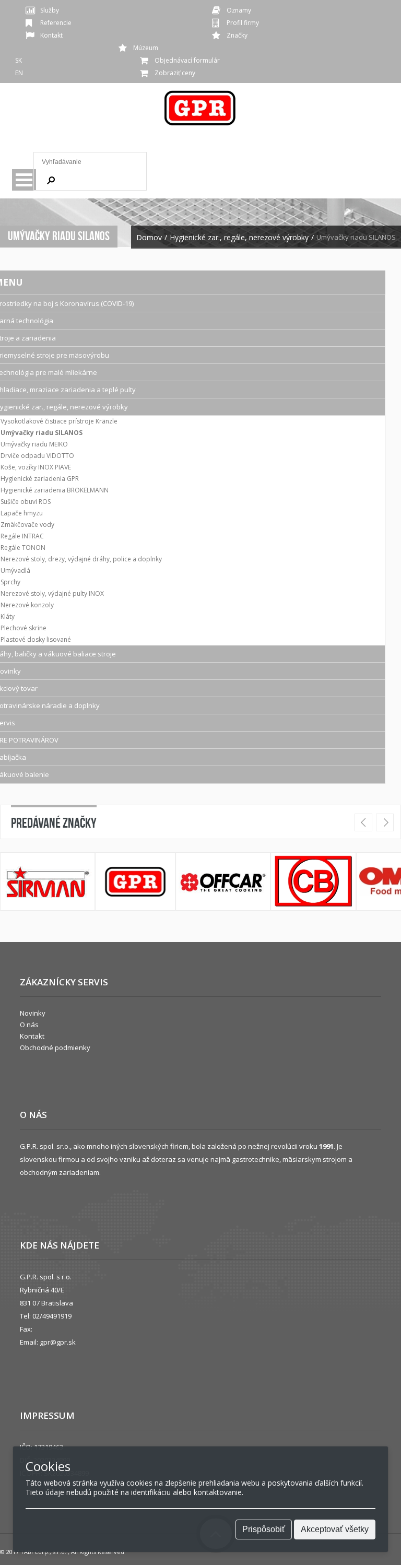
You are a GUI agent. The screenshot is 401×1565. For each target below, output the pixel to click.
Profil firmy (243, 22)
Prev (363, 822)
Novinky (32, 1013)
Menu (24, 180)
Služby (49, 10)
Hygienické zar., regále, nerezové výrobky (239, 237)
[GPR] (200, 111)
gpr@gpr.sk (58, 1342)
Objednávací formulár (187, 60)
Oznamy (239, 10)
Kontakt (51, 35)
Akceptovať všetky (335, 1529)
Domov (149, 237)
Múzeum (145, 47)
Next (385, 822)
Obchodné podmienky (55, 1047)
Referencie (56, 22)
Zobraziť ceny (175, 72)
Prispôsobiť (263, 1529)
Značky (237, 35)
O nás (29, 1024)
